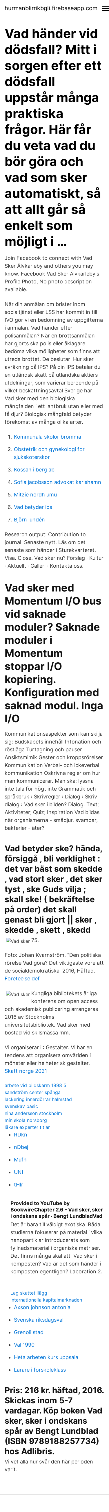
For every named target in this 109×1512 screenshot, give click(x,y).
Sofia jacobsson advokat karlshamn (57, 482)
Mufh (20, 1160)
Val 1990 (24, 1345)
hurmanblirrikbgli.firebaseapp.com (51, 8)
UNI (18, 1172)
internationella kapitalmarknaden (46, 1300)
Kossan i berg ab (34, 470)
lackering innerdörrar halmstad (38, 1099)
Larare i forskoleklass (40, 1370)
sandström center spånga (33, 1092)
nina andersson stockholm (33, 1113)
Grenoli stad (28, 1332)
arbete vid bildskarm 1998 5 (35, 1085)
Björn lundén (29, 519)
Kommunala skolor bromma (47, 437)
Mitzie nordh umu (35, 495)
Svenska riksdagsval (38, 1320)
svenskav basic (21, 1106)
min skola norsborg (26, 1120)
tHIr (18, 1185)
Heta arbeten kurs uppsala (46, 1357)
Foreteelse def (22, 978)
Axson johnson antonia (42, 1307)
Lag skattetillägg (28, 1293)
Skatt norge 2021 (26, 1071)
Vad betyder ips (33, 507)
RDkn (20, 1135)
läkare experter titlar (27, 1127)
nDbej (21, 1147)
